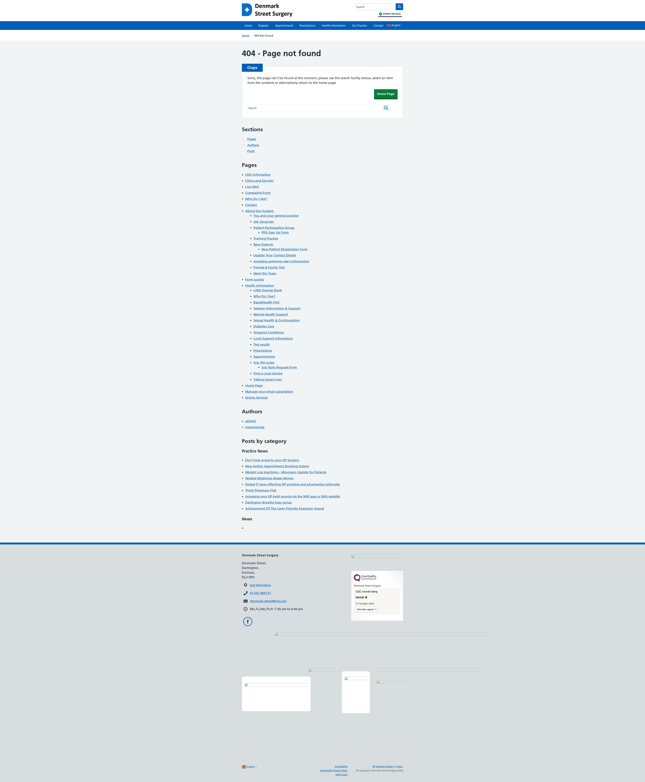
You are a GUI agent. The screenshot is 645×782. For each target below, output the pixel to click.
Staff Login (341, 774)
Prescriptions (307, 25)
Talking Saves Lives (267, 379)
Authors (253, 145)
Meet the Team (264, 273)
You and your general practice (276, 216)
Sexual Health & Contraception (276, 320)
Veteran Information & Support (276, 308)
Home (248, 25)
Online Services (256, 398)
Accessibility (341, 766)
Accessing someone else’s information (281, 261)
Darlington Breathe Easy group (268, 502)
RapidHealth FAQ (266, 302)
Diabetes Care (263, 326)
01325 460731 (260, 593)
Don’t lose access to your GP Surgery (272, 460)
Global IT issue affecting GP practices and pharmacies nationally (292, 484)
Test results (261, 344)
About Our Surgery (259, 211)
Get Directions (260, 585)
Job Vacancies (263, 222)
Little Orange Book (267, 290)
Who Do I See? (256, 199)
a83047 (250, 421)
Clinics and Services (259, 181)
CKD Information (258, 175)
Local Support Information (273, 338)
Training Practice (265, 238)
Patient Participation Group (273, 228)
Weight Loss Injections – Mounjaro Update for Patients (285, 472)
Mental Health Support (270, 314)
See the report (365, 609)
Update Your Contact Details (274, 255)
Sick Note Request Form (279, 367)
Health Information (334, 25)
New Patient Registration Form (285, 249)
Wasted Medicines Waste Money (269, 478)
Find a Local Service (268, 373)
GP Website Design (382, 766)
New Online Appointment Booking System (277, 466)
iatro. (400, 766)
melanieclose (255, 427)
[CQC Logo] (365, 580)
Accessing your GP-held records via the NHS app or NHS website (292, 496)
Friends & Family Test (269, 267)
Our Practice (359, 25)
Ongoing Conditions (268, 332)
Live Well (252, 187)
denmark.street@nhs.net (268, 601)
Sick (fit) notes (263, 363)
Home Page (386, 94)
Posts (251, 151)
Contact (378, 25)
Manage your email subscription (269, 392)
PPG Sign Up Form (275, 232)
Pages (251, 139)
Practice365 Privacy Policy (334, 770)
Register (264, 25)
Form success (254, 279)
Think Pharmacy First (260, 490)
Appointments (284, 25)
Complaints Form (258, 193)
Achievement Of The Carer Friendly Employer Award (284, 508)
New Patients (263, 244)
